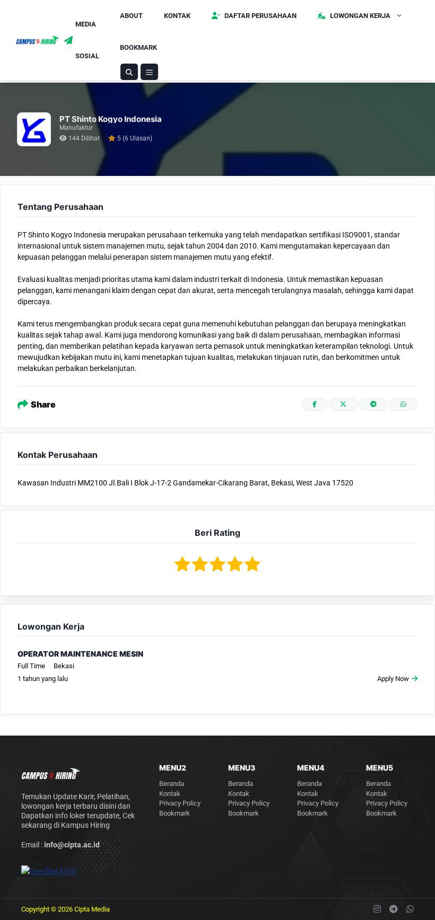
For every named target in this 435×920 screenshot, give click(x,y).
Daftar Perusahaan (260, 16)
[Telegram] (373, 404)
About (131, 16)
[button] (129, 72)
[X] (343, 404)
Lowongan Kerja (359, 16)
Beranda (171, 784)
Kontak (177, 16)
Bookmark (138, 47)
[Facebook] (314, 404)
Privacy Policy (180, 803)
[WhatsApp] (403, 404)
